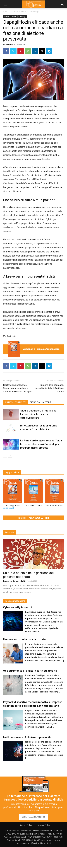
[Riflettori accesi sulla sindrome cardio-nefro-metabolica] (11, 429)
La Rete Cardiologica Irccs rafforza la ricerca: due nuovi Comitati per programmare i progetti (41, 444)
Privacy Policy (26, 825)
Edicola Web (8, 508)
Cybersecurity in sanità (17, 607)
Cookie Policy (44, 825)
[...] (41, 631)
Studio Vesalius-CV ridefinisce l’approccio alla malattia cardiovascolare (38, 414)
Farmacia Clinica (19, 11)
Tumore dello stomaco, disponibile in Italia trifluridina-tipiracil (49, 388)
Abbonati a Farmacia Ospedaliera (41, 349)
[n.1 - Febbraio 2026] (33, 491)
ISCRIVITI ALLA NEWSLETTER (33, 817)
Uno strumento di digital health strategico (30, 670)
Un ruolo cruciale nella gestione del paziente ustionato (28, 575)
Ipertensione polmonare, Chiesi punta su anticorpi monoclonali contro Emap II (17, 388)
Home (6, 11)
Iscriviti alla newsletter (33, 518)
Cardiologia (34, 11)
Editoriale (9, 532)
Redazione (8, 44)
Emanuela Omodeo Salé (14, 581)
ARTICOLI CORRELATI (15, 402)
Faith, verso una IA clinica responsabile (27, 737)
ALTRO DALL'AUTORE (40, 402)
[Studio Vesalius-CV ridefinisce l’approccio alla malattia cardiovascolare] (11, 414)
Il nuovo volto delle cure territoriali (25, 639)
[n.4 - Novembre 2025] (54, 491)
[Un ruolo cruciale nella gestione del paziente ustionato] (33, 554)
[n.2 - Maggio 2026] (14, 349)
